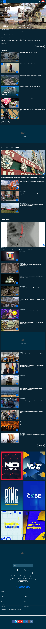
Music (26, 578)
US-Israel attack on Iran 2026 (16, 572)
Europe (2, 594)
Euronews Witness (23, 180)
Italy (35, 572)
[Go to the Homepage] (4, 1)
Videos (25, 604)
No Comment (22, 251)
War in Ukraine (28, 572)
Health (2, 601)
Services (2, 613)
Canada (21, 320)
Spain (34, 575)
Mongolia (21, 352)
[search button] (32, 565)
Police (28, 575)
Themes (2, 591)
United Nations (23, 581)
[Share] (7, 34)
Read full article (39, 46)
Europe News (22, 286)
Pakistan (21, 297)
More (2, 617)
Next (25, 599)
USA (20, 421)
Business (2, 596)
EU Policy (25, 596)
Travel (25, 601)
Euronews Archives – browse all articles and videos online (11, 610)
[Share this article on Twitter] (5, 34)
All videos (41, 445)
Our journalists (26, 606)
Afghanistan (22, 398)
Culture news (22, 263)
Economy (21, 410)
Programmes (3, 606)
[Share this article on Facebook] (2, 34)
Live (43, 1)
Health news (3, 247)
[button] (5, 121)
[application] (23, 16)
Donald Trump (14, 575)
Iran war (32, 578)
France (21, 575)
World (25, 594)
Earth (2, 599)
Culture (20, 578)
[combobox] (23, 565)
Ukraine (13, 578)
